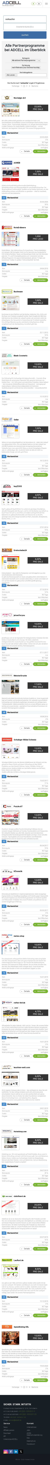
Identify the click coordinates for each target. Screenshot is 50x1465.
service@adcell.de (15, 1420)
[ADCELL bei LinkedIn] (15, 1452)
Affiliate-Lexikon (8, 1430)
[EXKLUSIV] (10, 889)
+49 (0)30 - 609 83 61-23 (28, 1414)
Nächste (35, 86)
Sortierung (26, 65)
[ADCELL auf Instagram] (5, 1452)
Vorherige (15, 86)
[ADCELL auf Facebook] (10, 1452)
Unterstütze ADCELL (10, 1439)
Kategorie (26, 58)
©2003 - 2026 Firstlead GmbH (25, 1459)
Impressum (31, 1444)
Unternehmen (32, 1427)
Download (7, 1433)
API (4, 1436)
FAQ (28, 1438)
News (5, 1427)
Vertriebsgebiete (26, 72)
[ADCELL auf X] (20, 1452)
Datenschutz (31, 1441)
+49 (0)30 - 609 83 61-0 (26, 1411)
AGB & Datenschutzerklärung (34, 1434)
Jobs (28, 1430)
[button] (25, 35)
